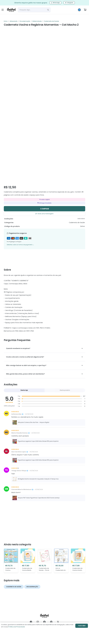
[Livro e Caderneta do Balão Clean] (61, 561)
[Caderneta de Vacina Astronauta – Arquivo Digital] (11, 561)
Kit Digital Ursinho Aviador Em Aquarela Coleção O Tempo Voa (38, 479)
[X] (58, 622)
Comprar (44, 208)
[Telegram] (31, 622)
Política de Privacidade (16, 627)
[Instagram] (38, 622)
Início (6, 21)
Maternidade (37, 21)
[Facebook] (44, 622)
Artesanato (14, 21)
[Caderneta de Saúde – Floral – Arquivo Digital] (44, 561)
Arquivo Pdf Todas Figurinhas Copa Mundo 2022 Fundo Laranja (38, 498)
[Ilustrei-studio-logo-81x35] (11, 10)
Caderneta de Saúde (51, 21)
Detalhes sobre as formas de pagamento (20, 245)
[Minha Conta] (79, 10)
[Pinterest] (51, 622)
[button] (2, 10)
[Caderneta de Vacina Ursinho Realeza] (78, 561)
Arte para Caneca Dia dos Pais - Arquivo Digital (33, 422)
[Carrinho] (85, 9)
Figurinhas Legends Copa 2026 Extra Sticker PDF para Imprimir (38, 441)
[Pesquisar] (48, 10)
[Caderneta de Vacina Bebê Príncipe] (28, 561)
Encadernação (25, 21)
